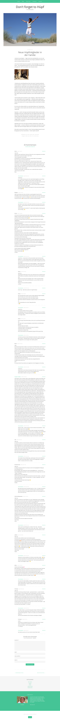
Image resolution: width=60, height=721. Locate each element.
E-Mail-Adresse (17, 656)
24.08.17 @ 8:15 (26, 307)
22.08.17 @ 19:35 (26, 555)
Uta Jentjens (20, 176)
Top (30, 717)
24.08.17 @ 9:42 (26, 335)
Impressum (30, 714)
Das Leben (27, 134)
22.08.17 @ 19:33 (26, 288)
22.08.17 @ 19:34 (26, 525)
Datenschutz (34, 714)
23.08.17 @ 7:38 (26, 608)
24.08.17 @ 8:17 (26, 630)
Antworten (43, 151)
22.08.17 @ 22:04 (21, 588)
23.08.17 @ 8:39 (23, 293)
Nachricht (17, 640)
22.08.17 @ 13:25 (19, 439)
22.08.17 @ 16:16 (26, 256)
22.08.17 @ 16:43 (26, 456)
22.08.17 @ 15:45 (26, 202)
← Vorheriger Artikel (19, 672)
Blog (23, 1)
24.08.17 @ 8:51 (23, 318)
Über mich (28, 1)
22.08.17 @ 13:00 (23, 376)
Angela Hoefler (18, 376)
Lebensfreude (37, 134)
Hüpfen (31, 134)
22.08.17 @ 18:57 (25, 496)
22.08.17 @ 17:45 (23, 464)
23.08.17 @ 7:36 (26, 579)
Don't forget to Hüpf (30, 7)
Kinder (33, 134)
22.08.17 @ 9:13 (19, 151)
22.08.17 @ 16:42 (26, 425)
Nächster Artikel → (41, 672)
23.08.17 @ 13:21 (24, 619)
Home (18, 1)
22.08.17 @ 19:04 (20, 534)
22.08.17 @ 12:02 (19, 343)
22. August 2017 (30, 49)
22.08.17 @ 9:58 (19, 213)
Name (16, 652)
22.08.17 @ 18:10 (23, 271)
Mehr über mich (32, 704)
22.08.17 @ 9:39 (20, 192)
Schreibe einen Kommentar (30, 146)
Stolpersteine (30, 687)
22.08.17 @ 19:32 (26, 486)
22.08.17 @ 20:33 (19, 565)
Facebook (34, 1)
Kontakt (40, 1)
